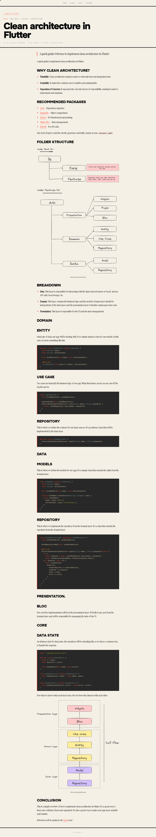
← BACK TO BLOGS (11, 13)
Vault (80, 3)
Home (65, 3)
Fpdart (43, 117)
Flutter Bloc (45, 122)
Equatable (44, 112)
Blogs (72, 3)
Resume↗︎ (89, 3)
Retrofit (43, 126)
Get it (42, 108)
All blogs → (78, 832)
